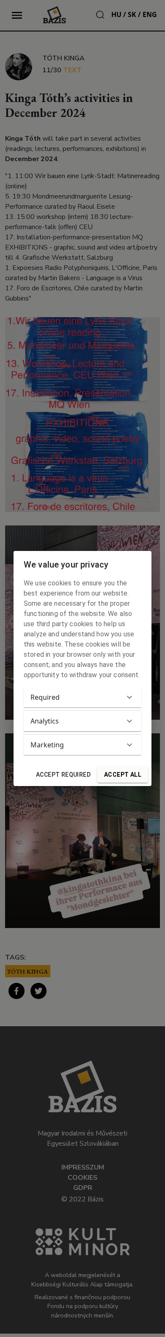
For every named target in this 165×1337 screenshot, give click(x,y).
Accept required (63, 774)
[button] (82, 697)
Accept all (122, 774)
